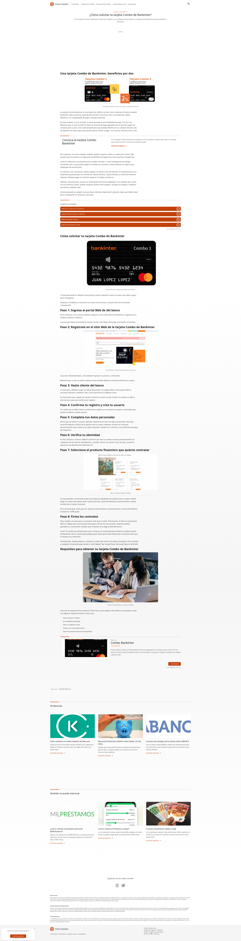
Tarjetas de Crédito (87, 4)
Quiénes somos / (72, 934)
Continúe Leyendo (118, 146)
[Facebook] (117, 886)
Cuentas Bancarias (119, 4)
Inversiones (132, 4)
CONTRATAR (174, 664)
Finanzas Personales (103, 4)
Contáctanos (82, 934)
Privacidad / (54, 934)
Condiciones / (62, 934)
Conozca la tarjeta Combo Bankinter (79, 141)
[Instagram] (123, 886)
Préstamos (75, 4)
